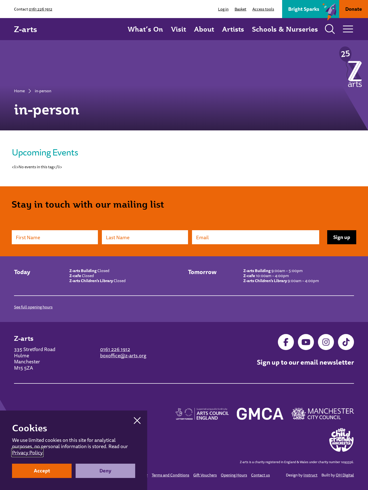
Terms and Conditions (170, 475)
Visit (178, 29)
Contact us (260, 475)
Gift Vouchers (205, 475)
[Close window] (137, 421)
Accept (42, 470)
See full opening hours (33, 307)
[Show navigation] (348, 29)
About (204, 29)
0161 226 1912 (40, 9)
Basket (240, 9)
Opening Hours (234, 475)
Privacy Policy (27, 452)
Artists (233, 29)
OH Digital (345, 475)
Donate (353, 9)
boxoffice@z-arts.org (123, 355)
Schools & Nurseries (285, 29)
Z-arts (25, 29)
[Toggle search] (330, 29)
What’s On (145, 29)
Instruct (310, 475)
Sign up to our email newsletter (305, 362)
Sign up (341, 237)
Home (19, 91)
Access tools (263, 9)
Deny (105, 470)
